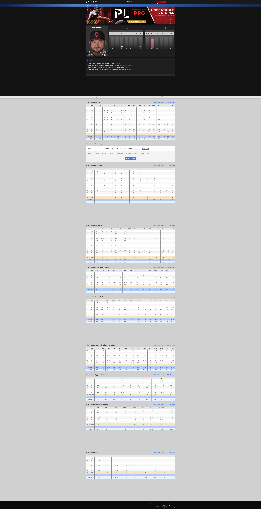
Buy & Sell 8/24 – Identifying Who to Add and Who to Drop (109, 69)
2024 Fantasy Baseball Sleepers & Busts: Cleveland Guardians (110, 65)
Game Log (94, 97)
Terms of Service (156, 502)
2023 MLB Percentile (158, 102)
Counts (135, 153)
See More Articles (130, 74)
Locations (128, 153)
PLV (126, 97)
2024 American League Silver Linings (103, 63)
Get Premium (161, 1)
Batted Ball (114, 97)
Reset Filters (145, 148)
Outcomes (111, 153)
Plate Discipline (119, 153)
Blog (169, 502)
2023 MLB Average (170, 102)
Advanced (107, 97)
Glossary (173, 502)
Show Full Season (130, 158)
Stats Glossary (171, 97)
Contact (104, 153)
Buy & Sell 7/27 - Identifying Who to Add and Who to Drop (109, 71)
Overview (88, 97)
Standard (101, 97)
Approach (120, 97)
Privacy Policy (148, 502)
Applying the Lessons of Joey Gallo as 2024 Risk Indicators (108, 67)
